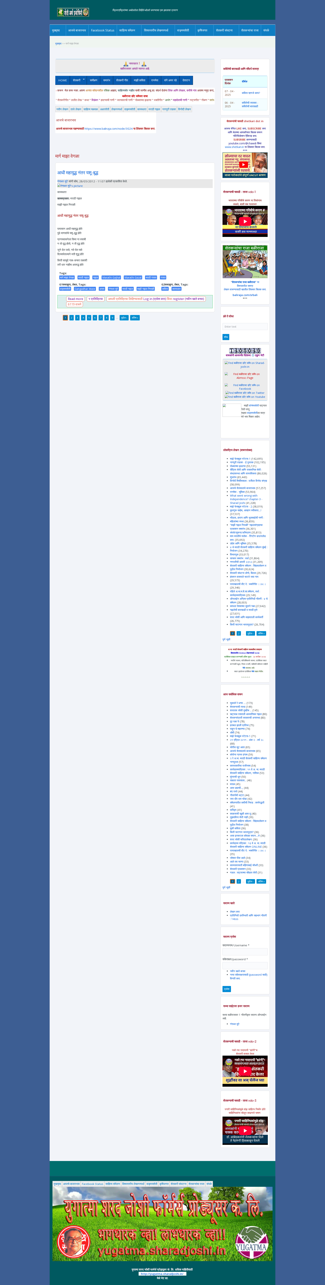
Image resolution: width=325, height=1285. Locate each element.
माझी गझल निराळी (145, 289)
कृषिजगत (164, 1184)
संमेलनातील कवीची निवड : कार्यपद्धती (247, 802)
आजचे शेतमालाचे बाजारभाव (242, 488)
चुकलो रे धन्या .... (238, 703)
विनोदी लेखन (184, 109)
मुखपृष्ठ (56, 30)
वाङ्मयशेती (129, 109)
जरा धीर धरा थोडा (238, 798)
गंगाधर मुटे (62, 181)
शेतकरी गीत (122, 80)
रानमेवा (154, 80)
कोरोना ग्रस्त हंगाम (239, 754)
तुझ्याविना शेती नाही (239, 817)
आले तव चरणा (236, 861)
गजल (163, 277)
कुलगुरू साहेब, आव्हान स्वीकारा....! (245, 510)
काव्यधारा (141, 109)
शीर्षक (244, 81)
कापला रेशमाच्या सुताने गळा (242, 606)
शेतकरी (75, 80)
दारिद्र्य (233, 810)
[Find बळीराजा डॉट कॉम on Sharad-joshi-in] (245, 364)
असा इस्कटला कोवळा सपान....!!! (245, 835)
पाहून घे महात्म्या (237, 728)
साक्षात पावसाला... (238, 780)
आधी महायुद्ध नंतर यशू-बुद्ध (77, 172)
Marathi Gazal (133, 277)
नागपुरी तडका (169, 109)
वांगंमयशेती (254, 405)
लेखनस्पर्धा (116, 109)
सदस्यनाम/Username (235, 945)
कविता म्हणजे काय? (251, 93)
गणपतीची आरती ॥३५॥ (241, 562)
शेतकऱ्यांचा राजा (250, 30)
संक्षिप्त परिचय (279, 35)
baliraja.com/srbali (245, 295)
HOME (62, 80)
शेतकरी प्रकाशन (238, 869)
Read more (75, 299)
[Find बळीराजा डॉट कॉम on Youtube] (245, 396)
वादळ (232, 784)
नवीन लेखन (62, 109)
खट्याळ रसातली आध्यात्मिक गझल (246, 714)
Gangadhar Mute (85, 289)
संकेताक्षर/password (235, 959)
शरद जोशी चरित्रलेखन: (241, 839)
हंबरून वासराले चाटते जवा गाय (244, 576)
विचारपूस (234, 554)
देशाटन (186, 80)
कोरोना (193, 35)
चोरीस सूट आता (237, 747)
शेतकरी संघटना (232, 35)
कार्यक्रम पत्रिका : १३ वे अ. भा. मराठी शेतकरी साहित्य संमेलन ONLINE (247, 845)
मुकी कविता (235, 828)
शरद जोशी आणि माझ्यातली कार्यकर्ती (246, 617)
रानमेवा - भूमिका (237, 492)
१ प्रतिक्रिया (95, 299)
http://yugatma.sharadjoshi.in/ (162, 1274)
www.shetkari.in (234, 147)
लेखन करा (235, 911)
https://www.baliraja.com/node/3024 (109, 128)
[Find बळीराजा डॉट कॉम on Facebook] (245, 386)
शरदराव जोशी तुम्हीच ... (241, 710)
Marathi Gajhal (111, 277)
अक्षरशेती (104, 109)
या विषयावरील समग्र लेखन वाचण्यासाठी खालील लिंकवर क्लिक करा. (245, 285)
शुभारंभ (233, 477)
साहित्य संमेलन (113, 1184)
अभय (101, 289)
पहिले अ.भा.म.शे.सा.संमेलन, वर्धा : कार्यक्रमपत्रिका (245, 593)
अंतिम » (135, 317)
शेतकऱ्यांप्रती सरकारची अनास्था (245, 717)
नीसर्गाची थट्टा (237, 795)
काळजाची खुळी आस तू (240, 813)
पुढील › (124, 317)
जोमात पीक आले (237, 858)
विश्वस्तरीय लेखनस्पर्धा (156, 30)
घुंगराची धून (235, 776)
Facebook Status (102, 30)
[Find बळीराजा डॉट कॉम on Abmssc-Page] (245, 375)
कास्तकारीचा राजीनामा (240, 765)
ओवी (232, 732)
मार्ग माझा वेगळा (67, 277)
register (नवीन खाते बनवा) (188, 299)
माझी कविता (139, 80)
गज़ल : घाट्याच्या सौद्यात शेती (243, 872)
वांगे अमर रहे (170, 80)
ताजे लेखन (76, 109)
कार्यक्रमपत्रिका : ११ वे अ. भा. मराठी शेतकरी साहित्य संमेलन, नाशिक (247, 771)
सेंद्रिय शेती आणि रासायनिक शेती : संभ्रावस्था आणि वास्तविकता (246, 471)
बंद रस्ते (233, 791)
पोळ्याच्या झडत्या (238, 466)
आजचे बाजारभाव (77, 30)
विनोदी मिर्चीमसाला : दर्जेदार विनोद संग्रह (248, 480)
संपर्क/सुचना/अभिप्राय (240, 532)
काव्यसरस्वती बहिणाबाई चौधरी (244, 865)
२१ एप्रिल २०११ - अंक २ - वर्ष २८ (247, 740)
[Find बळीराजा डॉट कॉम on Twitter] (245, 392)
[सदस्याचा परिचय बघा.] (70, 185)
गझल (95, 277)
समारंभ (106, 80)
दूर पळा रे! (234, 721)
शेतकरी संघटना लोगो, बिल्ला (243, 573)
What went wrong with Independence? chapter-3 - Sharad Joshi (246, 499)
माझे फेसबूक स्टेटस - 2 (241, 506)
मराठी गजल (151, 277)
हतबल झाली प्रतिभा (239, 725)
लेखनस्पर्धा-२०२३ (160, 35)
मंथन (213, 35)
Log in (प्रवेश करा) (154, 299)
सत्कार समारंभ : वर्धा (239, 558)
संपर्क (209, 1184)
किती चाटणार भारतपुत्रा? (242, 624)
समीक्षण (93, 80)
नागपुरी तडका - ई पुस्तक (241, 462)
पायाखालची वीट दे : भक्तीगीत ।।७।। (248, 584)
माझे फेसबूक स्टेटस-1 (240, 458)
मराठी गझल (154, 109)
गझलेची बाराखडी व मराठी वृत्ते (243, 610)
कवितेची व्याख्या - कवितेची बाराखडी (250, 104)
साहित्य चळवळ (135, 35)
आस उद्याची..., (236, 788)
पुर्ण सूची (226, 639)
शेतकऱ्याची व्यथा (238, 706)
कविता (165, 289)
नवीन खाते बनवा (237, 971)
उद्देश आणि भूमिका (238, 543)
